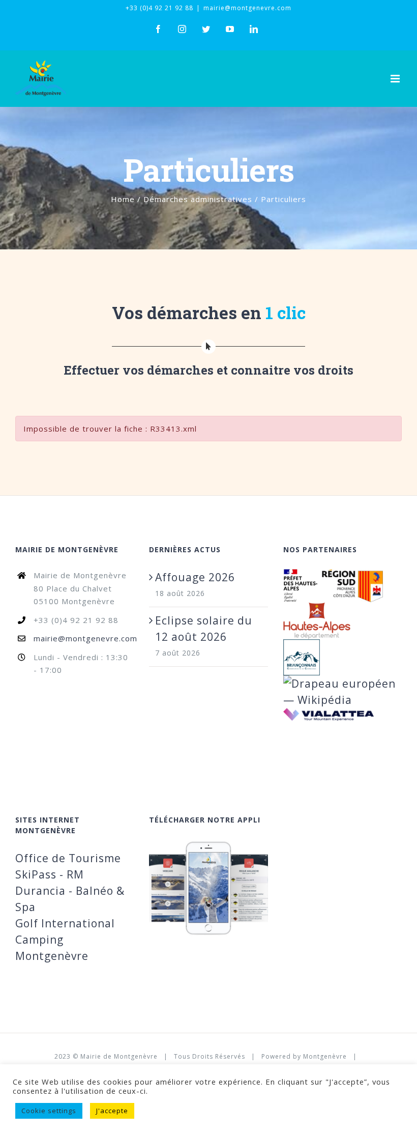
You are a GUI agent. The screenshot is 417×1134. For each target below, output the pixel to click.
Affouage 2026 (195, 577)
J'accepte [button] (112, 1110)
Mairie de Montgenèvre (119, 1056)
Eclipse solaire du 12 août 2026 (203, 628)
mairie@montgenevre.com (247, 8)
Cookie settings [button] (48, 1110)
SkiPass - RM (49, 874)
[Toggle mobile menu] (396, 78)
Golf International (65, 923)
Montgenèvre (325, 1056)
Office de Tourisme (68, 858)
